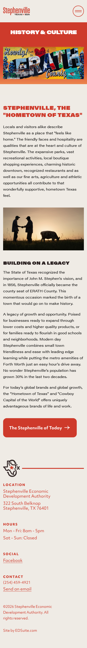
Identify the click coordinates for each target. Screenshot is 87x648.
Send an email (17, 589)
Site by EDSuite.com (20, 630)
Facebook (13, 560)
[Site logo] (16, 11)
